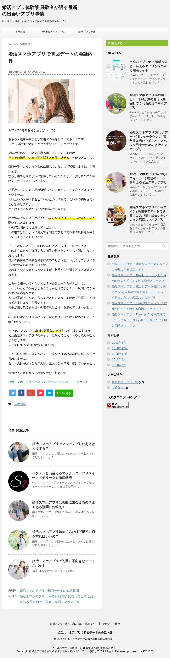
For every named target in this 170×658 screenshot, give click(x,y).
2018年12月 (120, 348)
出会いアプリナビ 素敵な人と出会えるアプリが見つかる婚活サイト (149, 66)
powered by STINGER (140, 651)
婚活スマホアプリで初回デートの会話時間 (49, 591)
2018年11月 (120, 354)
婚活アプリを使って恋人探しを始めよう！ (73, 623)
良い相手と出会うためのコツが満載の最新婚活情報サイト (85, 639)
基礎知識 (20, 31)
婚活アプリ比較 (87, 31)
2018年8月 (119, 359)
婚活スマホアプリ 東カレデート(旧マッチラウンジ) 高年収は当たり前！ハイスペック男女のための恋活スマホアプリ (149, 140)
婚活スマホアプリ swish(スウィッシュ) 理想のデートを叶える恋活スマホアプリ (149, 178)
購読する (116, 43)
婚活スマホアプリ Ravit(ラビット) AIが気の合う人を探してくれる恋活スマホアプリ (148, 101)
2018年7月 (119, 365)
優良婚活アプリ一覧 (53, 31)
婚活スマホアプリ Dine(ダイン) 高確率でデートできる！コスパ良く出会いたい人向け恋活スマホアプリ (148, 213)
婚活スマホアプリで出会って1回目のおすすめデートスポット (48, 382)
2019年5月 (119, 342)
